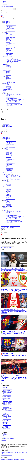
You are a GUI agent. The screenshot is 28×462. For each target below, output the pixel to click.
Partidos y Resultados (8, 56)
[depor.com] (3, 121)
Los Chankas (9, 48)
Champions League (7, 408)
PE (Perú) (3, 233)
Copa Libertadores (10, 29)
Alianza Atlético (9, 34)
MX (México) (4, 235)
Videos (4, 1)
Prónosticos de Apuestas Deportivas (13, 60)
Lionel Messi (6, 423)
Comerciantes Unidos (10, 43)
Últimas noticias (6, 21)
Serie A (4, 76)
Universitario (9, 54)
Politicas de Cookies (9, 227)
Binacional (8, 40)
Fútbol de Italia (6, 403)
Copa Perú (8, 27)
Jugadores (5, 422)
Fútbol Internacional (10, 82)
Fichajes (5, 4)
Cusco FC (8, 44)
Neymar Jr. (5, 426)
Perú (2, 15)
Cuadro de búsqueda (17, 18)
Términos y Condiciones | (6, 452)
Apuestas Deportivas (7, 57)
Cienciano (8, 42)
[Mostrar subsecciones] (6, 32)
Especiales (5, 2)
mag (20, 460)
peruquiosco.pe (15, 460)
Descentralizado (9, 23)
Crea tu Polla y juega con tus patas (13, 94)
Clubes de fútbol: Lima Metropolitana (14, 104)
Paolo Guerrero (6, 428)
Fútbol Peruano (6, 22)
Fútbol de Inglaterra (7, 401)
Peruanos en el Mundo (11, 25)
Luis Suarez (5, 427)
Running (5, 129)
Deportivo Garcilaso (10, 45)
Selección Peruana (10, 28)
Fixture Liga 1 (9, 95)
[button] (14, 231)
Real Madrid (6, 415)
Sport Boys (8, 50)
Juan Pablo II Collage (10, 47)
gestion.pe (17, 459)
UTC (7, 55)
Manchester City (6, 420)
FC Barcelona (6, 414)
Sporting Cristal (9, 53)
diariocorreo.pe (8, 460)
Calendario (8, 67)
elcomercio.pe (4, 459)
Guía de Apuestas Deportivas (12, 61)
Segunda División (7, 392)
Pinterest (5, 435)
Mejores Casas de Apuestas (12, 59)
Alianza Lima (9, 36)
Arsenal (5, 417)
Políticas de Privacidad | (17, 452)
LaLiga (4, 64)
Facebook (5, 434)
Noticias (8, 65)
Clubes (4, 32)
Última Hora (6, 124)
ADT (7, 33)
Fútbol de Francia (7, 404)
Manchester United (7, 419)
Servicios (5, 93)
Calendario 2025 (9, 105)
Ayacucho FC (9, 39)
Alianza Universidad (10, 37)
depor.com (3, 226)
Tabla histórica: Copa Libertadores (13, 101)
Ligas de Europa (6, 398)
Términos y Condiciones (10, 226)
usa (4, 92)
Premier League (6, 70)
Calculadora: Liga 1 (10, 97)
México (2, 17)
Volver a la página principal (6, 247)
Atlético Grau (9, 38)
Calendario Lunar (10, 106)
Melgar (7, 49)
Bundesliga (5, 83)
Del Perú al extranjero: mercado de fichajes (15, 99)
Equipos (5, 413)
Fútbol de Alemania (7, 402)
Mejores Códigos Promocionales (13, 62)
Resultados (8, 66)
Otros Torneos (6, 407)
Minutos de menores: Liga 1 (12, 98)
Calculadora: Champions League (13, 100)
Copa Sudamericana (10, 31)
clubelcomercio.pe (11, 459)
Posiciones (8, 68)
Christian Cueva (6, 429)
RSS (4, 437)
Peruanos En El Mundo (8, 391)
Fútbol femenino (9, 26)
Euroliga (5, 409)
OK (14, 8)
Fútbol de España (7, 399)
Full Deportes (6, 90)
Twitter (4, 433)
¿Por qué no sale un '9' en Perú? (13, 103)
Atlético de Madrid (7, 416)
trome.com (3, 460)
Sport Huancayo (9, 51)
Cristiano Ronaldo (7, 425)
